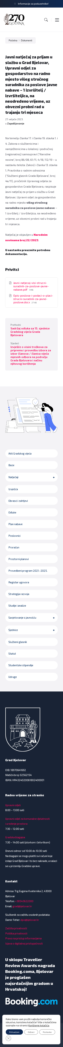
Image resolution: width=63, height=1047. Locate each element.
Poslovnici (14, 535)
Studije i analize (17, 605)
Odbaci (31, 1032)
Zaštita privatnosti (16, 928)
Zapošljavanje (15, 123)
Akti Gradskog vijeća (19, 453)
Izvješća (13, 489)
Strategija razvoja (18, 593)
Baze (11, 465)
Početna (13, 40)
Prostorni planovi (18, 559)
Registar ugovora (18, 582)
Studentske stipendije (20, 665)
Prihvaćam (14, 1032)
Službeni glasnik (17, 641)
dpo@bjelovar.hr (30, 919)
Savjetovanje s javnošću (22, 617)
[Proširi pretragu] (46, 19)
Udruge (12, 676)
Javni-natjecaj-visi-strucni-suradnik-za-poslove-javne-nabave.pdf (31, 286)
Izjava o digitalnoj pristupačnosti (24, 943)
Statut (12, 653)
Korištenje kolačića (38, 1025)
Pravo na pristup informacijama (23, 938)
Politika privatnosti (16, 933)
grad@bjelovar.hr (22, 906)
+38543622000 (24, 901)
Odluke (12, 512)
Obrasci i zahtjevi (18, 500)
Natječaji (13, 477)
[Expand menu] (57, 19)
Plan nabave (15, 524)
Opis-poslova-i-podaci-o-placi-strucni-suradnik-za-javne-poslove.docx (33, 299)
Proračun (13, 547)
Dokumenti (26, 40)
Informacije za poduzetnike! (33, 3)
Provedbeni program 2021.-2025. (27, 570)
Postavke (47, 1032)
